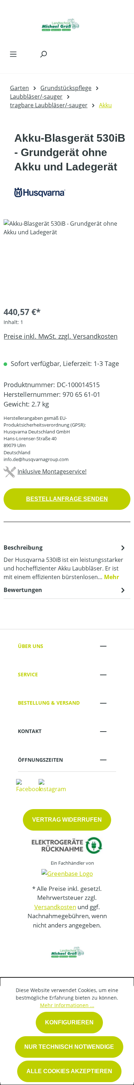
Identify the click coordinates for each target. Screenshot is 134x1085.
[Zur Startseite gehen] (60, 23)
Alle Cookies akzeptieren (69, 1071)
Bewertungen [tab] (23, 590)
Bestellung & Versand (49, 702)
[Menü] (13, 54)
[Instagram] (52, 786)
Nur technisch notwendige (69, 1047)
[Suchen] (43, 54)
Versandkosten (55, 907)
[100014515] (67, 259)
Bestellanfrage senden (67, 499)
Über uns (30, 646)
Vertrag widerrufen (67, 820)
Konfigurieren (69, 1022)
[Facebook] (29, 786)
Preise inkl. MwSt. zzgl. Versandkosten (61, 336)
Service (28, 674)
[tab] (65, 562)
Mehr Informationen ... (67, 1005)
